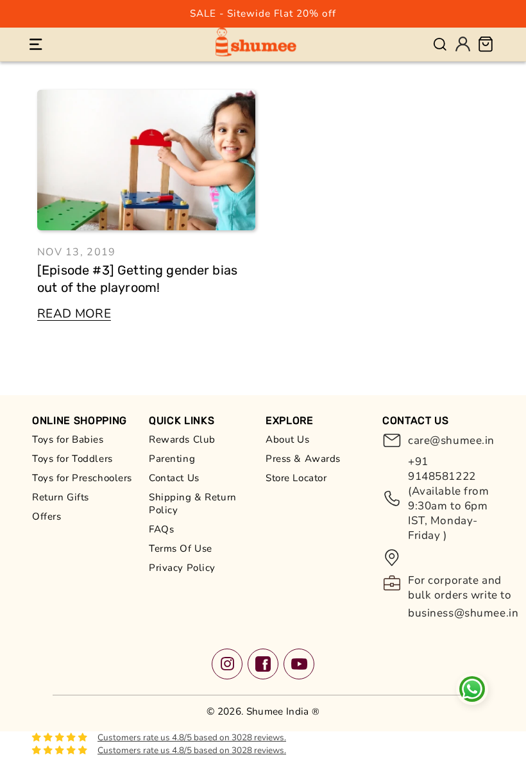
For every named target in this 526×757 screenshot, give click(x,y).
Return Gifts (60, 497)
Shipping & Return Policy (193, 503)
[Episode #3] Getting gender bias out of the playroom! (137, 278)
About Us (288, 439)
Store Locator (296, 478)
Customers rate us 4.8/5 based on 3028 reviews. (192, 737)
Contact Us (174, 478)
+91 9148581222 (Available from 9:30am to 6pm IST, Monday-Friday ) (448, 498)
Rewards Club (182, 439)
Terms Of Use (180, 548)
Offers (46, 516)
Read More (74, 313)
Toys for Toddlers (72, 458)
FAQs (161, 529)
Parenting (172, 458)
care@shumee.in (451, 440)
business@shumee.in (463, 613)
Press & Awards (303, 458)
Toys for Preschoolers (82, 478)
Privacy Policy (182, 567)
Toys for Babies (68, 439)
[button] (35, 44)
